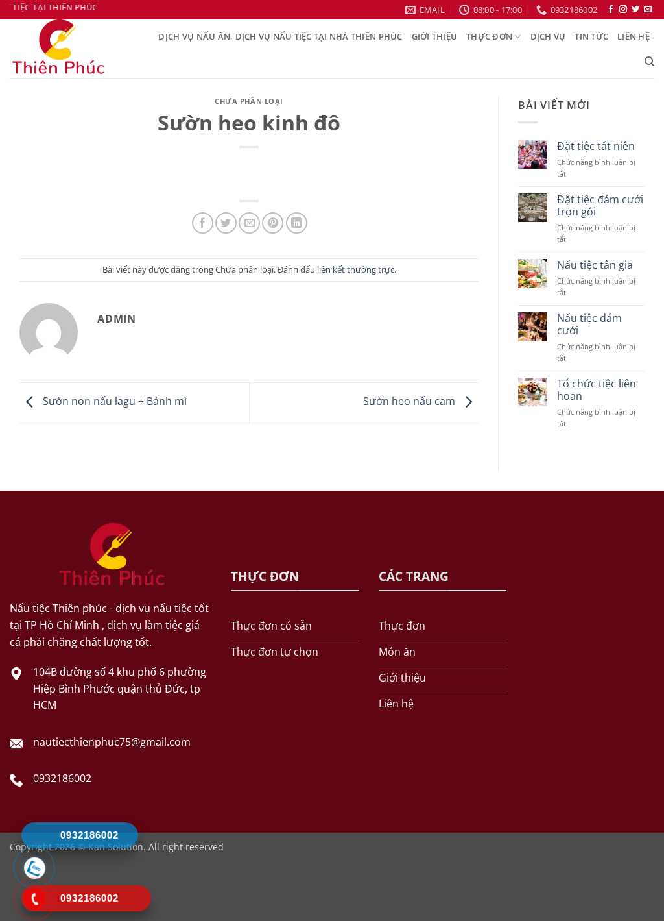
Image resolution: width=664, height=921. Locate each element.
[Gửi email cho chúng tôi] (648, 9)
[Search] (649, 61)
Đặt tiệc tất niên (596, 146)
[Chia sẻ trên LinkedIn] (296, 223)
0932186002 (62, 778)
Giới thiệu (435, 36)
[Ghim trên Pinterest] (272, 223)
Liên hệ (633, 36)
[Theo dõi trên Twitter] (635, 9)
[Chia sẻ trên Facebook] (202, 223)
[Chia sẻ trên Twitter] (226, 223)
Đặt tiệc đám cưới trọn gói (600, 205)
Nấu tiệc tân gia (595, 265)
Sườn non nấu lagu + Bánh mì (113, 402)
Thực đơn (489, 36)
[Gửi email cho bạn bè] (249, 223)
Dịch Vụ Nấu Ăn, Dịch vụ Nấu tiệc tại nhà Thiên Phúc (280, 36)
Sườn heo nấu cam (410, 402)
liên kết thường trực (355, 269)
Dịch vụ (548, 36)
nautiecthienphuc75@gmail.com (112, 742)
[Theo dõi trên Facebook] (611, 9)
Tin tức (591, 36)
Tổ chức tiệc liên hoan (596, 390)
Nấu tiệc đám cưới (589, 324)
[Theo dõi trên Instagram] (623, 9)
